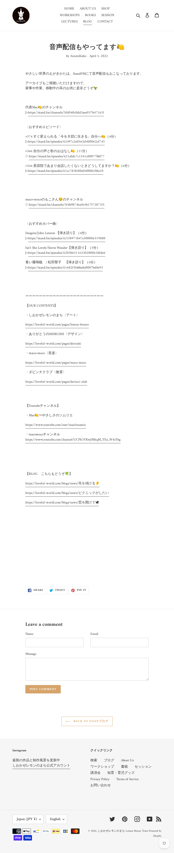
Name (29, 634)
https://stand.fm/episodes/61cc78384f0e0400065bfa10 (65, 171)
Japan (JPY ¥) (27, 819)
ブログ (109, 760)
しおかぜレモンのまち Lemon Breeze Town (123, 831)
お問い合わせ (100, 785)
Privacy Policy (99, 779)
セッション (143, 767)
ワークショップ (102, 767)
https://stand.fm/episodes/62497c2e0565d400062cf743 (66, 142)
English (55, 819)
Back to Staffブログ (90, 721)
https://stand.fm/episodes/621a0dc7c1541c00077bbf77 (66, 156)
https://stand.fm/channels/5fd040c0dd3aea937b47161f (66, 113)
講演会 (95, 773)
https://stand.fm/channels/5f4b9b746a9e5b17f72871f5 (66, 205)
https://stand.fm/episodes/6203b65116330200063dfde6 (66, 253)
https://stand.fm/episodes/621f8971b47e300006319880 (66, 238)
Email (94, 634)
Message (30, 654)
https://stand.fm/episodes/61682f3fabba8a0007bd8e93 (65, 268)
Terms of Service (127, 779)
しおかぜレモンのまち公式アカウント (41, 766)
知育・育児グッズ (121, 773)
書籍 (124, 767)
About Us (127, 760)
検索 (93, 760)
